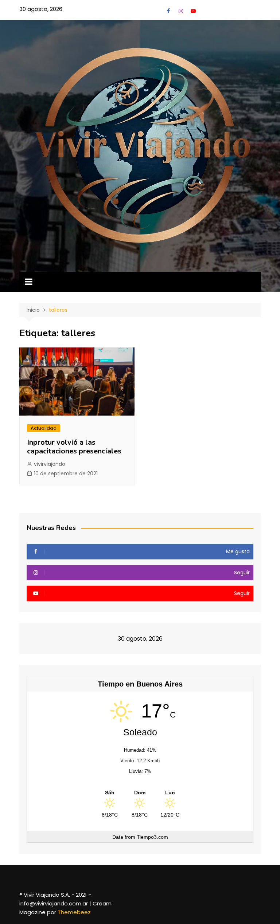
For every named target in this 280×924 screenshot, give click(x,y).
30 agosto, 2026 (40, 9)
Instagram (180, 10)
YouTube (193, 10)
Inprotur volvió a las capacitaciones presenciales (74, 446)
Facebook (168, 10)
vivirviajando (49, 464)
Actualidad (44, 428)
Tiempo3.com (152, 837)
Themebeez (74, 912)
